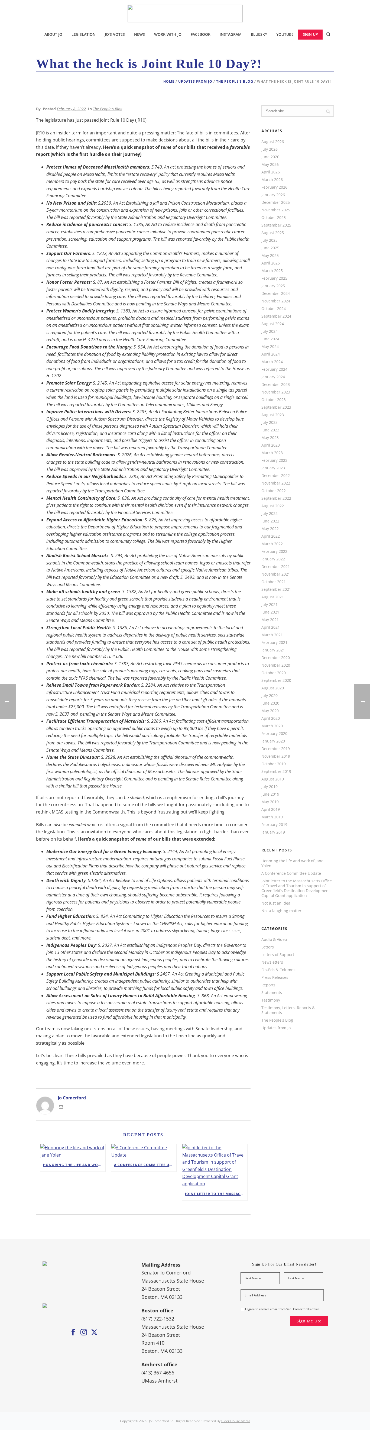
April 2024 (270, 354)
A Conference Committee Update (145, 1165)
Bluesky (259, 34)
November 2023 (275, 392)
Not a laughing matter (281, 910)
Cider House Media (235, 1421)
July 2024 (269, 331)
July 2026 (269, 149)
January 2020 (273, 741)
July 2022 (269, 513)
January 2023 (273, 468)
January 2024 (273, 377)
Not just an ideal (276, 903)
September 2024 (276, 316)
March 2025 (272, 270)
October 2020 (273, 672)
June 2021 (270, 612)
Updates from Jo (195, 81)
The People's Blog (234, 81)
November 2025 (275, 210)
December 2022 (275, 475)
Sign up (310, 34)
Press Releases (274, 977)
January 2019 (273, 832)
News (139, 34)
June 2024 (270, 339)
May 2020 (270, 710)
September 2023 (276, 407)
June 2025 (270, 248)
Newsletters (272, 962)
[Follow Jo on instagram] (83, 1332)
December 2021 (275, 566)
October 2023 (273, 399)
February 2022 (274, 551)
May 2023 (270, 437)
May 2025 (270, 255)
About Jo (53, 34)
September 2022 (276, 498)
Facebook (200, 34)
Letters (267, 947)
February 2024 (274, 369)
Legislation (84, 34)
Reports (268, 985)
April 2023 (270, 445)
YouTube (285, 34)
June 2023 (270, 430)
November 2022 (275, 483)
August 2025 (272, 232)
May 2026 (270, 164)
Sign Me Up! (309, 1321)
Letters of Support (277, 954)
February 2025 (274, 278)
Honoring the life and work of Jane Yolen (74, 1165)
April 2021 (270, 627)
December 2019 (275, 748)
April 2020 (270, 718)
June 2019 (270, 794)
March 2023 (272, 452)
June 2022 (270, 521)
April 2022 (270, 536)
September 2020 (276, 680)
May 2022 (270, 528)
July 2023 (269, 422)
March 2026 (272, 179)
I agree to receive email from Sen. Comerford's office (282, 1309)
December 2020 (275, 657)
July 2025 (269, 240)
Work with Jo (167, 34)
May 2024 (270, 346)
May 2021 (270, 619)
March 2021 (272, 634)
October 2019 (273, 763)
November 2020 (275, 665)
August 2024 (272, 323)
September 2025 (276, 225)
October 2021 (273, 581)
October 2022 (273, 490)
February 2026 (274, 187)
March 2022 (272, 543)
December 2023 (275, 384)
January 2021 (273, 650)
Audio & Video (274, 939)
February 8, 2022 (71, 108)
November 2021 (275, 574)
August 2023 (272, 414)
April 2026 (270, 172)
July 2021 (269, 604)
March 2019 (272, 817)
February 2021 (274, 642)
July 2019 (269, 786)
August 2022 (272, 505)
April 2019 (270, 809)
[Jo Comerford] (185, 13)
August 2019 (272, 779)
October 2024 (273, 308)
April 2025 (270, 263)
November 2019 (275, 756)
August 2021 (272, 597)
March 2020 (272, 726)
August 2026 (272, 141)
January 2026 (273, 194)
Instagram (231, 34)
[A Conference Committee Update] (143, 1151)
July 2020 (269, 695)
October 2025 (273, 217)
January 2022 (273, 559)
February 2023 (274, 460)
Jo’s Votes (115, 34)
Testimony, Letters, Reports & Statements (288, 1010)
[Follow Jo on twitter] (94, 1332)
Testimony (270, 1000)
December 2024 (275, 293)
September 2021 (276, 589)
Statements (271, 992)
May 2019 (270, 801)
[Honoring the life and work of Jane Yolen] (72, 1151)
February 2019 (274, 824)
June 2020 (270, 703)
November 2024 (275, 301)
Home (168, 81)
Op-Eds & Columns (278, 969)
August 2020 (272, 688)
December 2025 (275, 202)
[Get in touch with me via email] (61, 1108)
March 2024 (272, 361)
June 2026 (270, 156)
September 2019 (276, 771)
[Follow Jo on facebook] (73, 1332)
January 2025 (273, 285)
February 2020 (274, 733)
